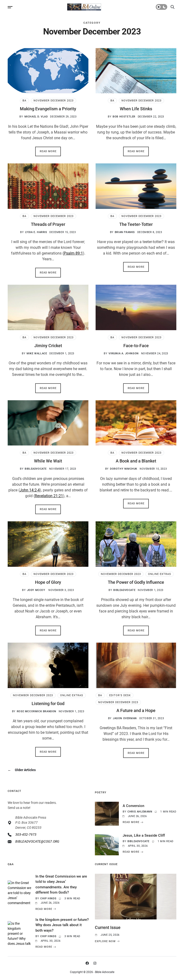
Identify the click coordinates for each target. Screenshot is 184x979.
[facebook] (88, 963)
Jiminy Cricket (48, 345)
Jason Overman (125, 718)
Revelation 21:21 (49, 496)
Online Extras (159, 574)
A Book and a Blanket (136, 460)
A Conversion (133, 806)
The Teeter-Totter (136, 224)
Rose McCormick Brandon (36, 711)
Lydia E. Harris (36, 232)
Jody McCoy (36, 590)
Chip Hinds (48, 898)
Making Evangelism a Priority (48, 108)
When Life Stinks (136, 108)
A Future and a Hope (135, 710)
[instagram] (96, 963)
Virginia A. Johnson (123, 353)
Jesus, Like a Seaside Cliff (144, 835)
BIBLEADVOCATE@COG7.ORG (37, 841)
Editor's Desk (120, 695)
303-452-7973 (25, 834)
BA (24, 100)
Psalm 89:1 (73, 253)
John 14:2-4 (30, 490)
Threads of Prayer (48, 224)
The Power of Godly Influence (136, 582)
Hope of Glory (48, 582)
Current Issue (108, 927)
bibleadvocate (36, 468)
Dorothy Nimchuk (123, 468)
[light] (161, 7)
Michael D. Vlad (36, 116)
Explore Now (105, 941)
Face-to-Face (136, 345)
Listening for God (48, 703)
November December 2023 (54, 100)
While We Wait (48, 460)
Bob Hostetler (124, 116)
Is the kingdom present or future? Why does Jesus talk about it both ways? (62, 925)
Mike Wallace (37, 353)
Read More (48, 151)
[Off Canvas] (10, 7)
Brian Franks (125, 232)
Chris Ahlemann (139, 811)
